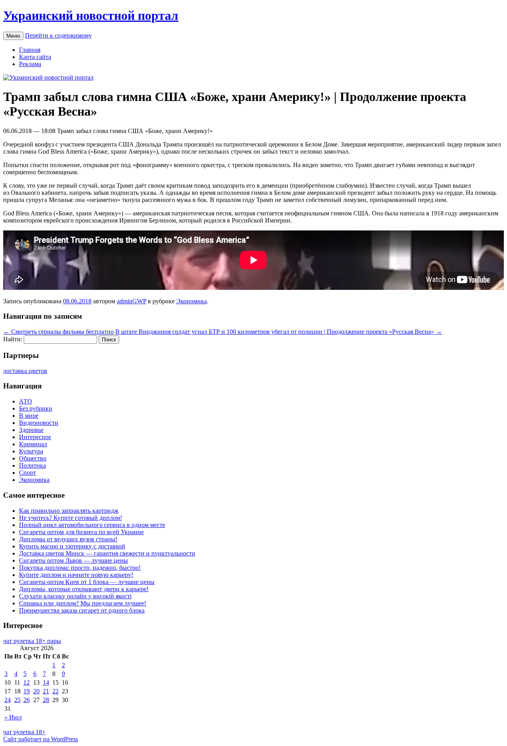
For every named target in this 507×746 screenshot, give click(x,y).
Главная (29, 49)
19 (26, 691)
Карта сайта (35, 56)
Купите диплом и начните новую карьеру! (76, 574)
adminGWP (131, 301)
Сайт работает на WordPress (40, 739)
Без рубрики (35, 408)
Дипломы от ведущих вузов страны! (68, 539)
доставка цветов (25, 370)
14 (46, 682)
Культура (31, 451)
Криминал (33, 444)
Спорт (27, 472)
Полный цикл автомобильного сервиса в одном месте (92, 524)
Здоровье (31, 429)
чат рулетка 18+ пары (32, 641)
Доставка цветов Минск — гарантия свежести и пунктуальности (107, 553)
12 (26, 682)
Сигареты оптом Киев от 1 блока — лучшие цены (86, 582)
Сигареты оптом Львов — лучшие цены (73, 560)
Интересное (35, 437)
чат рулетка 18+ (24, 732)
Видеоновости (38, 422)
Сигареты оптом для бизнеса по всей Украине (81, 532)
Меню (13, 36)
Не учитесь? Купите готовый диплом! (70, 517)
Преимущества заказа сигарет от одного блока (82, 610)
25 (17, 700)
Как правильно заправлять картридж (68, 510)
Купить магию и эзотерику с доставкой (72, 546)
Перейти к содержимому (58, 35)
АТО (25, 401)
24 (7, 700)
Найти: (12, 339)
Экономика (191, 301)
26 (26, 700)
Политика (32, 465)
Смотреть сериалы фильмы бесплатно (58, 331)
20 (36, 691)
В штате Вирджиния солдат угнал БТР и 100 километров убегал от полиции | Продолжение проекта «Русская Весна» (278, 331)
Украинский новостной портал (90, 15)
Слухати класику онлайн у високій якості (75, 596)
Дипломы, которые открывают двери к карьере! (84, 589)
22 (55, 691)
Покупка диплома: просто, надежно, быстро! (80, 567)
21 (46, 691)
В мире (28, 415)
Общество (32, 458)
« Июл (13, 717)
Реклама (30, 64)
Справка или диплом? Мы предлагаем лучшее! (82, 603)
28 (46, 700)
